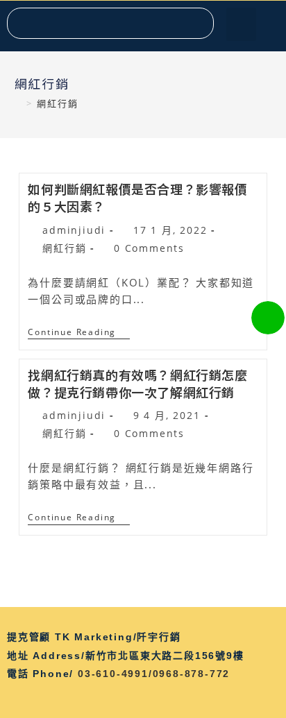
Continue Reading (79, 332)
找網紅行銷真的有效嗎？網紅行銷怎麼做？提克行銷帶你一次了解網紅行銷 (137, 383)
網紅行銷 (64, 248)
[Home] (19, 103)
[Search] (197, 23)
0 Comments (149, 248)
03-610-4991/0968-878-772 (154, 673)
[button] (241, 24)
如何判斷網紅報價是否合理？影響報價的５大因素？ (137, 197)
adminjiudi (74, 230)
